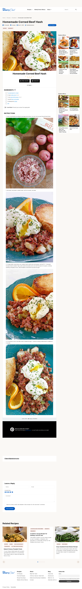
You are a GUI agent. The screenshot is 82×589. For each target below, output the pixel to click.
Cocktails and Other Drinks (37, 528)
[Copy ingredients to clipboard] (15, 90)
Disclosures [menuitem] (51, 575)
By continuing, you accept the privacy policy (69, 578)
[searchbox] (70, 9)
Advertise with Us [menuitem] (52, 580)
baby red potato (15, 99)
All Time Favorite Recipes (17, 546)
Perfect (12, 492)
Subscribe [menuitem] (50, 573)
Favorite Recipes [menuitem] (21, 575)
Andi (26, 418)
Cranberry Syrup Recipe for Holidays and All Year (38, 534)
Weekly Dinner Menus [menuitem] (39, 9)
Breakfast (14, 17)
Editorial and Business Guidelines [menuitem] (38, 577)
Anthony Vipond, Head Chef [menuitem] (37, 575)
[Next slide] (78, 562)
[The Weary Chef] (9, 9)
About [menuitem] (48, 9)
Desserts (47, 528)
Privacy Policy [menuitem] (6, 587)
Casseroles (7, 546)
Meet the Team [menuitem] (33, 573)
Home (4, 17)
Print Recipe (25, 80)
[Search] (76, 9)
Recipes (9, 17)
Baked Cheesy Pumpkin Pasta (13, 549)
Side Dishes (64, 544)
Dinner (11, 544)
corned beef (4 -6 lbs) (13, 93)
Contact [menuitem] (32, 580)
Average (9, 492)
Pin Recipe (36, 80)
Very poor (5, 492)
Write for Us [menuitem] (51, 577)
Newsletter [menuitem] (13, 587)
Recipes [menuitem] (29, 9)
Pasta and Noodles (18, 544)
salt (8, 103)
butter (15, 101)
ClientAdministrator (30, 25)
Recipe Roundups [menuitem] (21, 577)
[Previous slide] (4, 562)
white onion (13, 95)
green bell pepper (14, 97)
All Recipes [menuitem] (19, 573)
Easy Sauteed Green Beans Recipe (67, 547)
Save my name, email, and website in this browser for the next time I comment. (25, 504)
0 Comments (6, 25)
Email (60, 573)
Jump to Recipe (52, 25)
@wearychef (28, 430)
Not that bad (7, 492)
